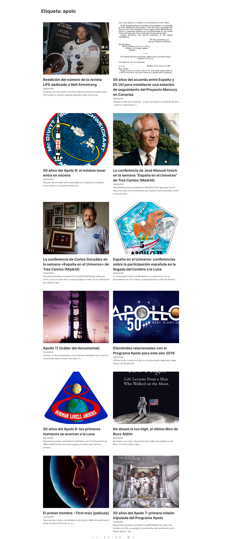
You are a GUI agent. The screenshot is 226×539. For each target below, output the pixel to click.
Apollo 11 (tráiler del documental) (71, 348)
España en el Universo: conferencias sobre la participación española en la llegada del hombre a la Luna (144, 264)
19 (128, 537)
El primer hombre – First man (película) (76, 513)
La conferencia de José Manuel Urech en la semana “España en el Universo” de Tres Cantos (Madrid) (145, 175)
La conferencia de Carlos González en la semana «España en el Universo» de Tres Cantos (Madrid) (76, 264)
